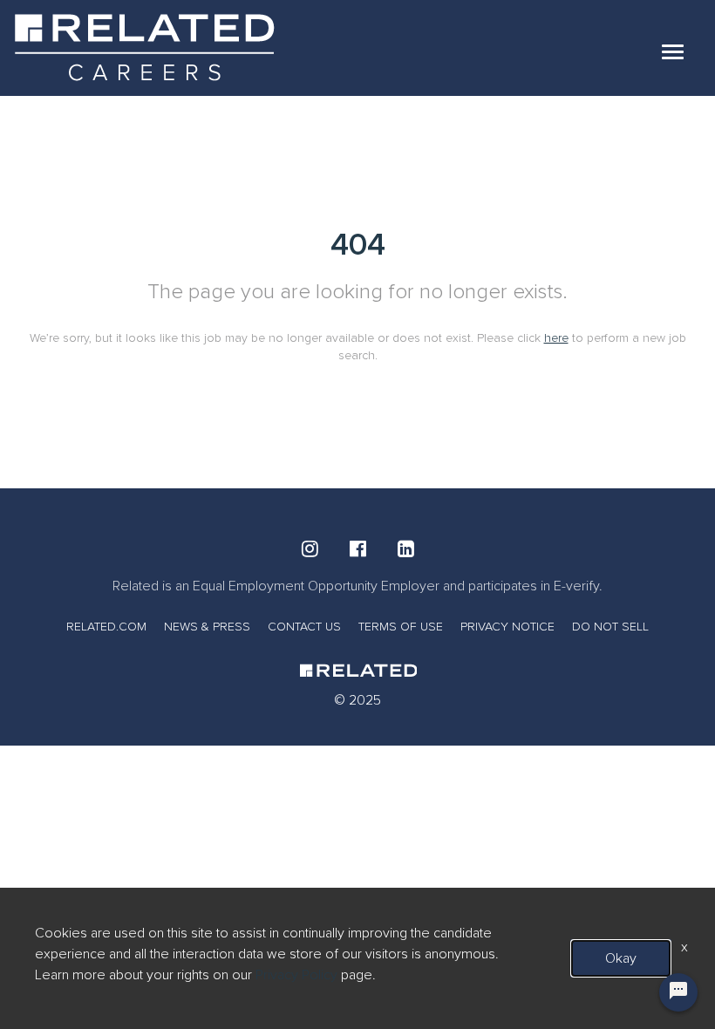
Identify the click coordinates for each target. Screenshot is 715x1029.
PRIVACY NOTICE (507, 626)
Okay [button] (621, 958)
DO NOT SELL (610, 626)
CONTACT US (304, 626)
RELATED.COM (106, 626)
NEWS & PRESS (207, 626)
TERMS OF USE (400, 626)
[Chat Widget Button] (678, 992)
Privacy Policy (296, 975)
